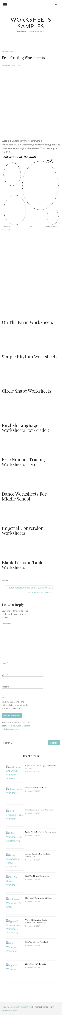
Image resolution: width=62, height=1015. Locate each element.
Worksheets (9, 51)
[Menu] (5, 4)
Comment (7, 623)
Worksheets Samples (31, 22)
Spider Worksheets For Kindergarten (40, 832)
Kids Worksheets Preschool (36, 942)
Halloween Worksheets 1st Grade (38, 898)
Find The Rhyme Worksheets (37, 876)
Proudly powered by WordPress (17, 1006)
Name (5, 663)
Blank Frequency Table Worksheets (39, 810)
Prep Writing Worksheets (40, 592)
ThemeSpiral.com (10, 1010)
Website (5, 687)
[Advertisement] (31, 100)
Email (5, 675)
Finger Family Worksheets (36, 787)
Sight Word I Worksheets (35, 964)
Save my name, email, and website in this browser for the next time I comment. (15, 705)
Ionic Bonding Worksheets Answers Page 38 (30, 588)
